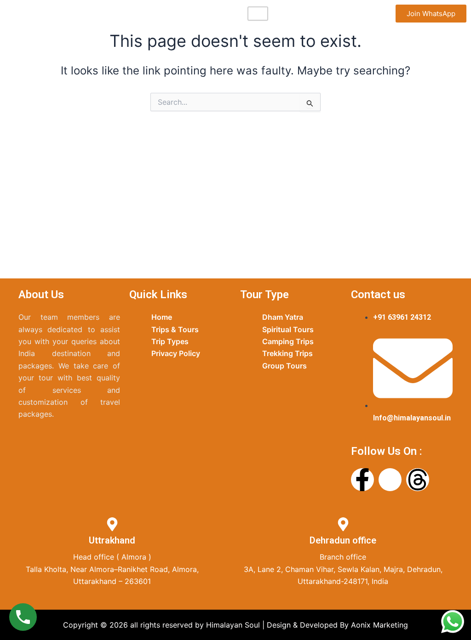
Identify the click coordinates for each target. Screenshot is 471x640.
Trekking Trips (287, 353)
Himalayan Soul (54, 13)
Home (161, 317)
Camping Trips (288, 341)
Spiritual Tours (288, 329)
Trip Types (170, 341)
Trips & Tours (175, 329)
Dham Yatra (282, 317)
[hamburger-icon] (257, 13)
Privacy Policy (175, 353)
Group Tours (284, 365)
